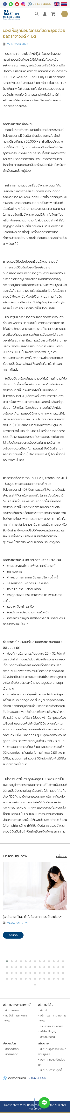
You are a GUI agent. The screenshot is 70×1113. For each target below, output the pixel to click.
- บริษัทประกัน (46, 1037)
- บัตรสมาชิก (11, 1049)
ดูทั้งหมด (61, 856)
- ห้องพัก (43, 1010)
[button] (7, 961)
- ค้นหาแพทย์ (11, 1010)
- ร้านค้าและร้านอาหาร (51, 1026)
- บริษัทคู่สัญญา (47, 1031)
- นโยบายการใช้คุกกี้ (50, 1070)
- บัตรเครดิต (10, 1054)
